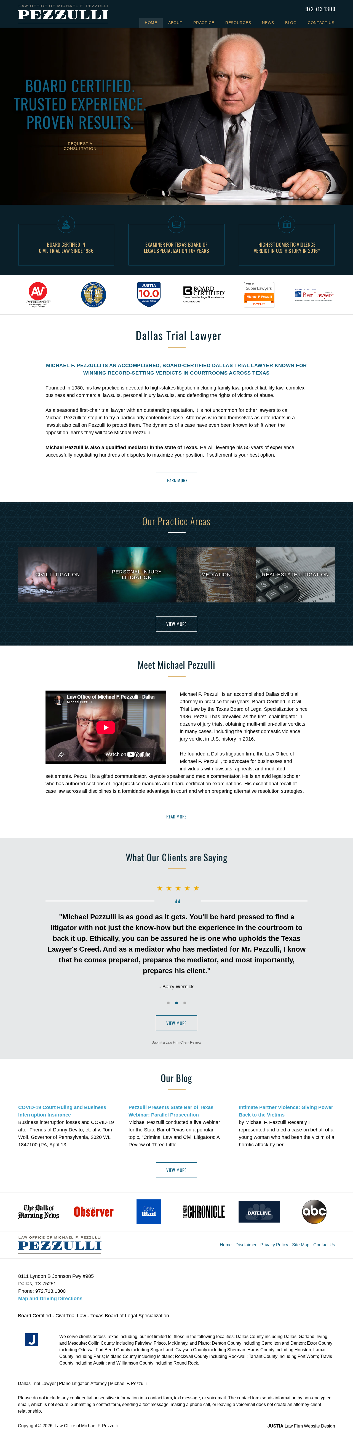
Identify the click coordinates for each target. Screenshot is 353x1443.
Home (151, 22)
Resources (238, 22)
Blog (291, 22)
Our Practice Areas (176, 521)
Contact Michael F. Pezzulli (320, 9)
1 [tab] (168, 1003)
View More (176, 624)
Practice (203, 22)
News (268, 22)
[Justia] (31, 1340)
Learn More (176, 480)
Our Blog (176, 1078)
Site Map (300, 1244)
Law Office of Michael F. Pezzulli (86, 1425)
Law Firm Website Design (301, 1426)
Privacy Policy (274, 1244)
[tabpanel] (38, 294)
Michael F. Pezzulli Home (63, 14)
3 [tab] (185, 1003)
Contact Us (321, 22)
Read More (176, 816)
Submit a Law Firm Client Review (176, 1042)
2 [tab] (176, 1003)
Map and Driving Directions (50, 1298)
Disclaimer (246, 1244)
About (175, 22)
